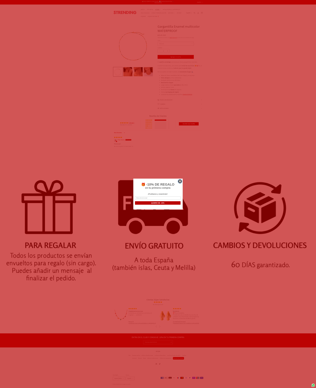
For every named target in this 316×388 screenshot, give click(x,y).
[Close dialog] (180, 181)
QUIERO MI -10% (157, 203)
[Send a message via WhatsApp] (313, 385)
